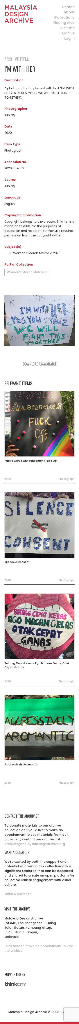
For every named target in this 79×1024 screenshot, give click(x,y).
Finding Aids (64, 22)
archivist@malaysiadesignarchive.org (34, 844)
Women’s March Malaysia (27, 272)
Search (68, 6)
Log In (69, 38)
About (69, 12)
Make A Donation (18, 894)
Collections (64, 17)
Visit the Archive (67, 30)
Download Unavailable (39, 364)
